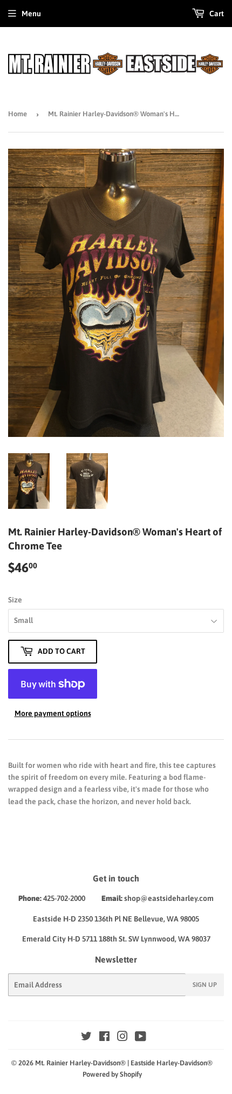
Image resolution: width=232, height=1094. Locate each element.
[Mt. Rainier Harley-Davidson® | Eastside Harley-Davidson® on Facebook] (104, 1037)
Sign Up (205, 985)
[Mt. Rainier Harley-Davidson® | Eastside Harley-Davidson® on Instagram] (122, 1037)
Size (15, 599)
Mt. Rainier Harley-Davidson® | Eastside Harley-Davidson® (124, 1063)
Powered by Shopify (112, 1074)
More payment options (53, 713)
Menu (31, 13)
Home (17, 114)
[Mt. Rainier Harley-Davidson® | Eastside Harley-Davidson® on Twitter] (86, 1037)
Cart (216, 13)
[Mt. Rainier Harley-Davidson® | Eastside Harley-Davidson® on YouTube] (140, 1037)
